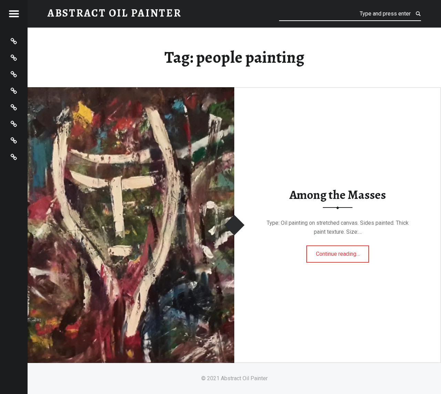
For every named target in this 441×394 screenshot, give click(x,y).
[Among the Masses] (131, 91)
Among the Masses (337, 194)
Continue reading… (342, 251)
